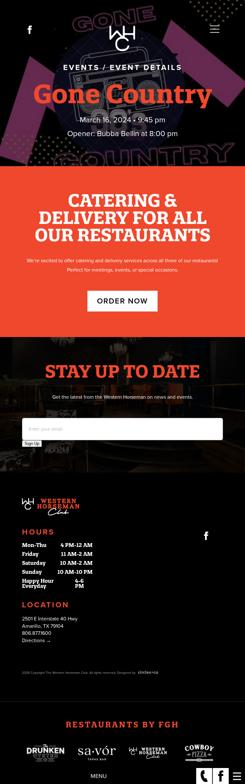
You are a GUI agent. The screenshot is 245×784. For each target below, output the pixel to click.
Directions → (36, 640)
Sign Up (32, 443)
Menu (99, 776)
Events (81, 67)
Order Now (122, 301)
